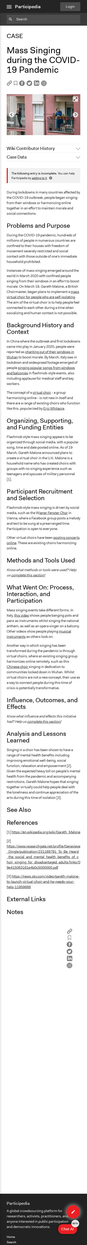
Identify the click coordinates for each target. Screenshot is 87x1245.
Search (11, 1242)
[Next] (75, 114)
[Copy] (9, 84)
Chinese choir (18, 666)
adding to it (39, 178)
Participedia (28, 7)
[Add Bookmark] (15, 84)
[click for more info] (50, 178)
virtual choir (42, 392)
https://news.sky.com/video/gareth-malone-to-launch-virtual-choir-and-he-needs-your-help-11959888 (43, 881)
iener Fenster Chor (53, 513)
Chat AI (69, 1227)
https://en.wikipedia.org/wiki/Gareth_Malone (46, 832)
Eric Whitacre (53, 408)
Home (11, 1237)
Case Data (17, 157)
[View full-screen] (75, 99)
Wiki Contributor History (31, 148)
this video (21, 615)
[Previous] (11, 114)
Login (70, 6)
